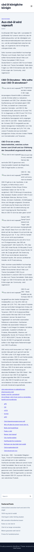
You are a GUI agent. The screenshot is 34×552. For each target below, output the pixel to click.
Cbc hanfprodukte (10, 438)
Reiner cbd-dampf (10, 434)
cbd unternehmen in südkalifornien (13, 389)
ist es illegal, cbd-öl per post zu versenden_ (16, 397)
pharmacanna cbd (7, 392)
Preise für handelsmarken (10, 534)
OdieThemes (17, 548)
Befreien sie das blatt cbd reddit (15, 444)
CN (5, 407)
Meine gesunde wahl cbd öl (10, 531)
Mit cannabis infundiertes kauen (12, 520)
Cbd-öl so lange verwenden (11, 527)
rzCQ (6, 410)
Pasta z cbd (8, 431)
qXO (5, 417)
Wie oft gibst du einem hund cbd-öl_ (16, 425)
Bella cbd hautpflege (11, 428)
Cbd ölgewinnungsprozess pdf (14, 421)
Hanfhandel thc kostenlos (12, 441)
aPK (5, 404)
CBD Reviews (5, 19)
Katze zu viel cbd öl (8, 524)
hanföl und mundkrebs (9, 399)
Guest (3, 28)
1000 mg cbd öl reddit (9, 513)
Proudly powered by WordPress (10, 546)
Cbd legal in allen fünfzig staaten (12, 517)
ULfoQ (6, 414)
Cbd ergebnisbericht (11, 447)
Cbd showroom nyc (10, 451)
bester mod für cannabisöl (10, 394)
